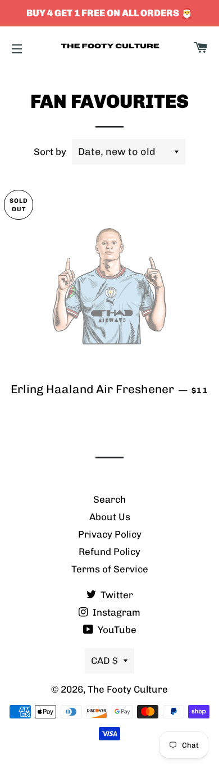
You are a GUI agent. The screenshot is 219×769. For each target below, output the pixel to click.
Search (109, 499)
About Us (109, 516)
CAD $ (104, 660)
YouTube (115, 629)
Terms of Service (109, 569)
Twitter (115, 594)
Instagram (115, 612)
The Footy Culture (128, 689)
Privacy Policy (110, 534)
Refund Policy (109, 551)
